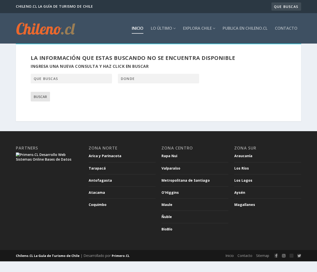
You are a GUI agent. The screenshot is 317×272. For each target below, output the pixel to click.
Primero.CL (121, 255)
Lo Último (162, 28)
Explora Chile (198, 28)
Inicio (137, 28)
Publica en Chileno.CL (245, 28)
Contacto (286, 28)
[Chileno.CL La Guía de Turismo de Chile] (46, 28)
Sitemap (262, 255)
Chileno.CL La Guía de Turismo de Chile (47, 255)
